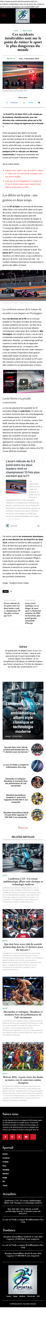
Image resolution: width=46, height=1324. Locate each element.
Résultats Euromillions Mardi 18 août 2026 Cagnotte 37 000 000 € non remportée (16, 814)
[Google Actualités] (33, 1137)
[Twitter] (19, 1137)
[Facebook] (5, 1137)
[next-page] (39, 686)
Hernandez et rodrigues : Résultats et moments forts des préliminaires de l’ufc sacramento (16, 782)
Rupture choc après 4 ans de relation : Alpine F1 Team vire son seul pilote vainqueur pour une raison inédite (24, 173)
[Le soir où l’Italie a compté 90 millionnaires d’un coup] (37, 766)
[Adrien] (23, 636)
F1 (11, 591)
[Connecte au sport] (23, 16)
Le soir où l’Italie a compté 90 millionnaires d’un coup (16, 766)
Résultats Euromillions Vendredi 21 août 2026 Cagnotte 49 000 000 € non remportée (16, 798)
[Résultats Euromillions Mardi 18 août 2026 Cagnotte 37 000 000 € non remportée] (37, 815)
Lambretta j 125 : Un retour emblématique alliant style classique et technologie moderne (23, 717)
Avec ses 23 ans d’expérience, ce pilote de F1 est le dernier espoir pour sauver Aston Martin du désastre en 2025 (23, 184)
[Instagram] (12, 1137)
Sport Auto (27, 31)
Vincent (8, 736)
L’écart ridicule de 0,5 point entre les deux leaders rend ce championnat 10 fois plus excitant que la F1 (12, 609)
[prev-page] (34, 686)
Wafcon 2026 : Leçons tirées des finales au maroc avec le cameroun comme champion (23, 1079)
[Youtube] (26, 1137)
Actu (16, 31)
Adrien (12, 59)
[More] (39, 102)
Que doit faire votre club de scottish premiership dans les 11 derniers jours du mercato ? (16, 749)
